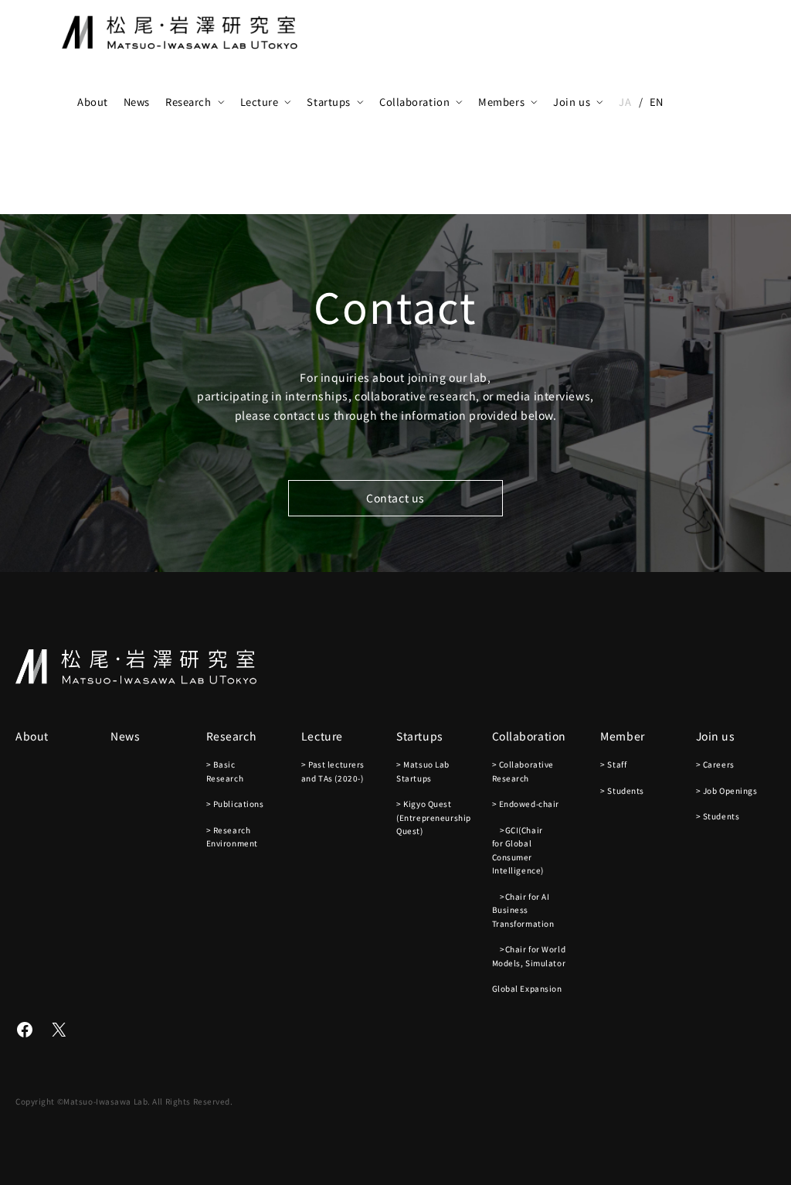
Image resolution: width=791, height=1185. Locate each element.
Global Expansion (527, 988)
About (92, 101)
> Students (622, 790)
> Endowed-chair (525, 803)
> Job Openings (727, 790)
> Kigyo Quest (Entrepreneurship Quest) (433, 817)
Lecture (259, 101)
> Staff (613, 764)
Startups (328, 101)
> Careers (715, 764)
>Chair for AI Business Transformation (523, 909)
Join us (571, 101)
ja (625, 101)
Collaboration (414, 101)
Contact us (395, 498)
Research (188, 101)
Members (501, 101)
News (137, 101)
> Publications (235, 803)
